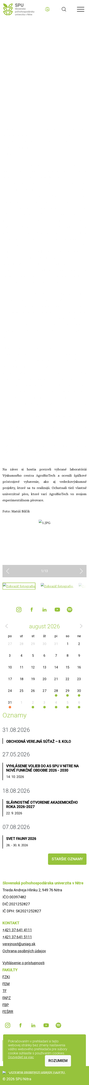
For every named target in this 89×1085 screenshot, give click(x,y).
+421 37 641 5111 (17, 937)
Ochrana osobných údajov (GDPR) (37, 1072)
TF (4, 991)
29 (33, 644)
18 (21, 679)
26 (33, 691)
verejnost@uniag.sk (18, 944)
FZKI (6, 977)
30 (44, 644)
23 (79, 679)
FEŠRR (7, 1011)
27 (10, 644)
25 (21, 691)
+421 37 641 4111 (17, 930)
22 (67, 679)
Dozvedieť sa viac (21, 1057)
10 (10, 667)
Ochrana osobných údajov (24, 951)
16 (79, 667)
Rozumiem (57, 1060)
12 (33, 667)
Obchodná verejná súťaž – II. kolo (38, 741)
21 (56, 679)
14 (56, 667)
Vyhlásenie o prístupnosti (23, 963)
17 (10, 679)
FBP (5, 1005)
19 (33, 679)
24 (10, 691)
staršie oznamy (67, 859)
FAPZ (6, 998)
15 (67, 667)
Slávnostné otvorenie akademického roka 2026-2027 (42, 804)
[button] (7, 571)
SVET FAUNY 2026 (21, 839)
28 (21, 644)
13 (44, 667)
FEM (6, 984)
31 (56, 644)
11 (21, 667)
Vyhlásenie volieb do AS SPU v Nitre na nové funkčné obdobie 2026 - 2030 (42, 768)
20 (44, 679)
